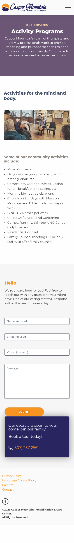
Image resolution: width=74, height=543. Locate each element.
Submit (24, 402)
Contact (8, 480)
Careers (7, 475)
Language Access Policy (19, 471)
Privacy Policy (12, 466)
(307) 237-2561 (26, 438)
